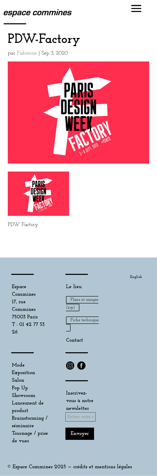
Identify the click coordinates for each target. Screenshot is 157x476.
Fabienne (27, 53)
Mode (18, 365)
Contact (74, 340)
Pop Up (20, 388)
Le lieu (74, 286)
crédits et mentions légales (102, 466)
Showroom (23, 395)
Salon (18, 380)
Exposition (23, 372)
